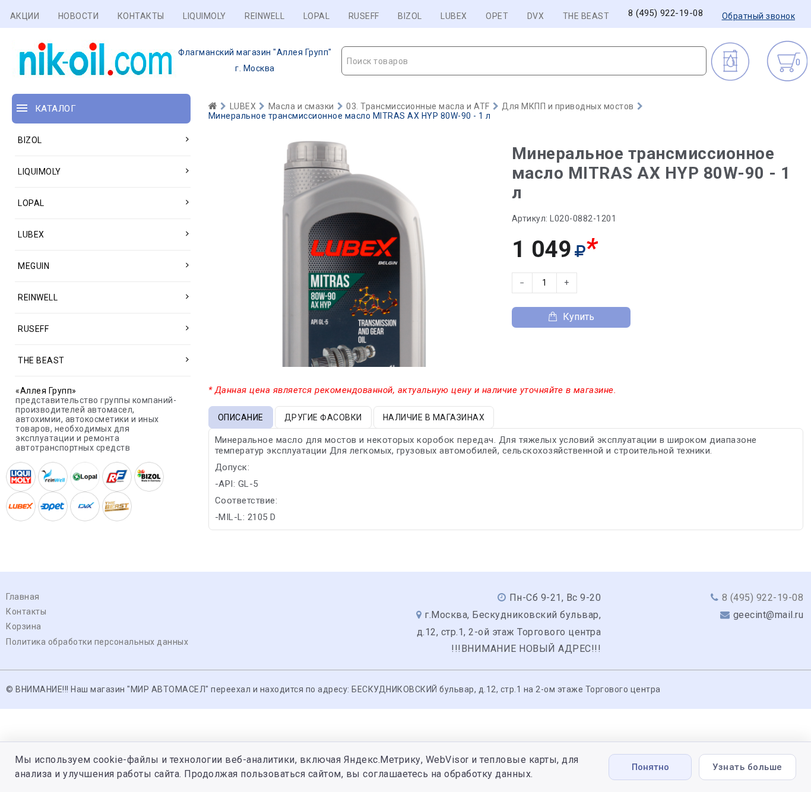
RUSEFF (364, 16)
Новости (78, 16)
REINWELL (264, 16)
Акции (25, 16)
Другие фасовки (323, 417)
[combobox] (524, 60)
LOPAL (316, 16)
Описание (241, 417)
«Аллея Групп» (46, 390)
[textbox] (524, 61)
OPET (497, 16)
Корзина (24, 626)
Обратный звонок (759, 16)
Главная (23, 596)
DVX (535, 16)
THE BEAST (586, 16)
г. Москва (255, 60)
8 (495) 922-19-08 (666, 13)
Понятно (650, 767)
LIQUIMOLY (204, 16)
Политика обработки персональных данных (97, 642)
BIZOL (410, 16)
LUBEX (454, 16)
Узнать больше (747, 767)
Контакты (141, 16)
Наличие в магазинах (434, 417)
